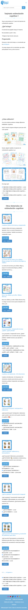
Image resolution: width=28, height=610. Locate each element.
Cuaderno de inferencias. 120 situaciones (13, 374)
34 (6, 572)
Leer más (5, 238)
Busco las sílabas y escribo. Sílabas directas (12, 295)
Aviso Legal (8, 599)
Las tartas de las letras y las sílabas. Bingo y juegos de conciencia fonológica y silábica (14, 261)
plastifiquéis (6, 44)
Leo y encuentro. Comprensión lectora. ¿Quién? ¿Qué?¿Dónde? (12, 329)
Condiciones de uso (19, 602)
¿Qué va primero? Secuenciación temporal (13, 494)
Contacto (14, 604)
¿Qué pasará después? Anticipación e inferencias (12, 409)
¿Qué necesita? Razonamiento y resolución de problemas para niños (14, 534)
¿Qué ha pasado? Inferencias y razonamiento (10, 452)
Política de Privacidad (18, 599)
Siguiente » (10, 572)
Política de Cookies (8, 602)
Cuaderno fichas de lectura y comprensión (14, 225)
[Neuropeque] (5, 3)
